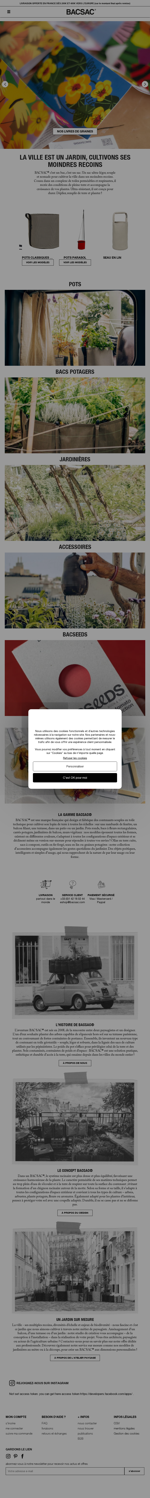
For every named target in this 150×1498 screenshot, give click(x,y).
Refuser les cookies (75, 758)
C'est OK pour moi (75, 777)
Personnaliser (75, 766)
